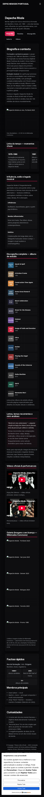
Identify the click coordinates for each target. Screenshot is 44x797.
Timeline (20, 34)
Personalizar (21, 780)
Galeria (9, 39)
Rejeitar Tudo (21, 784)
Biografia (9, 34)
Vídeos (18, 39)
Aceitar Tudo (21, 788)
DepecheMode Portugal (16, 3)
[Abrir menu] (40, 4)
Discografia (31, 34)
